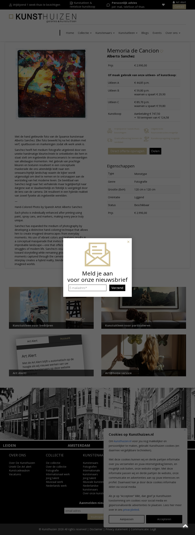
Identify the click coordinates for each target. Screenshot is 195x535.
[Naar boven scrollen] (186, 526)
